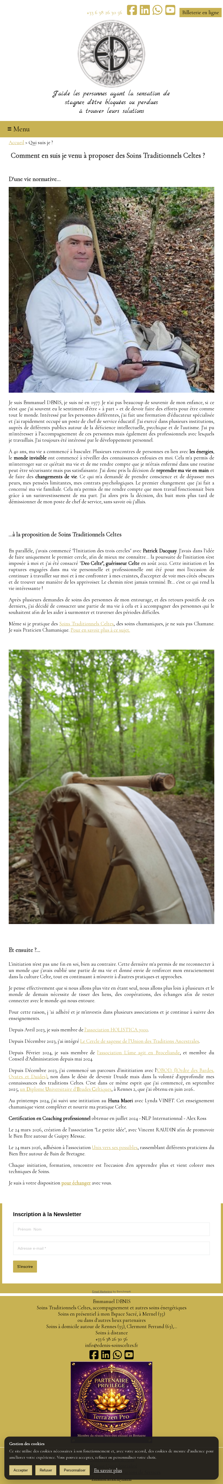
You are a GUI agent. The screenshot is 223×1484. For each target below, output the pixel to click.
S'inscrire (25, 1266)
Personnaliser (74, 1470)
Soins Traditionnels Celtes (86, 623)
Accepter (21, 1470)
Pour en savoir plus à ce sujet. (100, 630)
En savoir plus (108, 1470)
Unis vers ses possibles (115, 1147)
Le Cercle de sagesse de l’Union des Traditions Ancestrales (139, 1041)
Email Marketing (102, 1291)
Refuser (46, 1470)
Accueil (16, 142)
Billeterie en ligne (200, 12)
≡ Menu (18, 129)
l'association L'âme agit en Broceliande (138, 1052)
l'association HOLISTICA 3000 (115, 1029)
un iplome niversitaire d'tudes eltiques (66, 1089)
